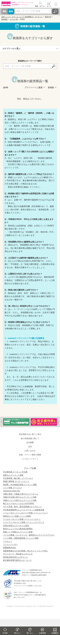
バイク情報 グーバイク (12, 488)
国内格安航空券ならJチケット (15, 557)
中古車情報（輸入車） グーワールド (18, 478)
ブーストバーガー (10, 544)
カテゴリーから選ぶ (11, 48)
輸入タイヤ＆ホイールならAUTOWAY (18, 503)
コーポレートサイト (30, 459)
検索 (55, 11)
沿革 (30, 447)
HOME (5, 633)
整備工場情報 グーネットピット (16, 481)
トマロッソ (7, 541)
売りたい (17, 633)
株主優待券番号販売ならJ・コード (17, 560)
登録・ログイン (40, 6)
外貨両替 (42, 633)
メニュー (55, 4)
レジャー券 (14, 19)
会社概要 (30, 442)
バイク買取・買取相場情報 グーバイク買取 (21, 538)
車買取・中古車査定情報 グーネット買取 (20, 485)
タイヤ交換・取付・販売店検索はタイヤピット (22, 506)
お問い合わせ (30, 451)
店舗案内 (55, 633)
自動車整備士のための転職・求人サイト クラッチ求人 (25, 551)
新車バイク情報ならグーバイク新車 (18, 532)
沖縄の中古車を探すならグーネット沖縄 (19, 497)
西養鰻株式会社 (9, 547)
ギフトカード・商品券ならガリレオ (18, 554)
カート (49, 6)
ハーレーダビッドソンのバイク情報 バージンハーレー (25, 513)
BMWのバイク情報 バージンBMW (17, 516)
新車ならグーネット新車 (13, 475)
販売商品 (4, 19)
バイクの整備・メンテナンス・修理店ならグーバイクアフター (29, 535)
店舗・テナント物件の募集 (30, 455)
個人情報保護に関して (30, 438)
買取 (4, 11)
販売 (11, 11)
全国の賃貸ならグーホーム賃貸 (16, 526)
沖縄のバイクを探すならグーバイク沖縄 (19, 500)
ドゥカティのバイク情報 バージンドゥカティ (21, 519)
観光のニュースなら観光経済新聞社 (18, 529)
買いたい (30, 633)
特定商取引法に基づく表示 (30, 434)
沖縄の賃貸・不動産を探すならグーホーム (20, 494)
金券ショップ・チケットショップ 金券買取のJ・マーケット (22, 17)
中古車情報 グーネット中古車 (15, 472)
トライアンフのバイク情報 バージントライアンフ (23, 522)
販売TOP (48, 17)
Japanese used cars (11, 491)
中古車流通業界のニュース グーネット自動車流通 (23, 510)
